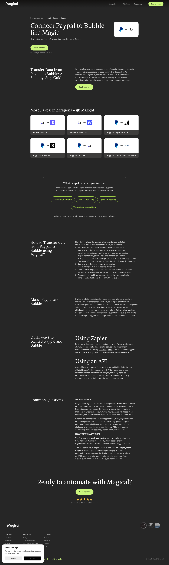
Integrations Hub (36, 18)
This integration (105, 349)
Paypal (48, 18)
